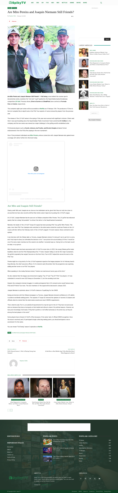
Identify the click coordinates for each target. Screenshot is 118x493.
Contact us (10, 455)
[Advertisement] (95, 20)
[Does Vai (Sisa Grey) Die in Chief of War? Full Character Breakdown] (83, 105)
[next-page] (11, 410)
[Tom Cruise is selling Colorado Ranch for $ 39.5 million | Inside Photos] (47, 459)
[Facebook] (80, 478)
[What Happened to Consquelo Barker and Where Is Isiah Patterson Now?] (18, 388)
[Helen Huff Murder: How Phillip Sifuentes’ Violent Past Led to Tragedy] (83, 95)
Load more (94, 113)
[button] (101, 2)
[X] (94, 478)
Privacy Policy (11, 460)
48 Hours (41, 399)
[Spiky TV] (17, 2)
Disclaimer (10, 447)
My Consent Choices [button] (94, 120)
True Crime (93, 50)
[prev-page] (9, 410)
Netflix (9, 8)
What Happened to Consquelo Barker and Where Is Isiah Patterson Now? (18, 404)
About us (9, 452)
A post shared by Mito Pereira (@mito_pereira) (36, 199)
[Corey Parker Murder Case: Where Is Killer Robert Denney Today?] (64, 388)
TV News (14, 8)
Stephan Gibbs (12, 16)
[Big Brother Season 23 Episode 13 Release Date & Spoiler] (47, 450)
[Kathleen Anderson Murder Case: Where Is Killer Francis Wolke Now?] (83, 52)
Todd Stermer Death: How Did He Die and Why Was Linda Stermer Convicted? (41, 404)
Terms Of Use (11, 457)
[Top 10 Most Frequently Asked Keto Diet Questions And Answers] (47, 442)
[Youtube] (99, 478)
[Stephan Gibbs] (13, 364)
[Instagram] (85, 478)
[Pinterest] (90, 478)
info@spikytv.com (46, 484)
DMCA (9, 449)
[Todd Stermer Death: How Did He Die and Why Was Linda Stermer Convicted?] (41, 388)
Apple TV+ (92, 103)
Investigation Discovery (18, 399)
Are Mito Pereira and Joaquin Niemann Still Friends (23, 332)
